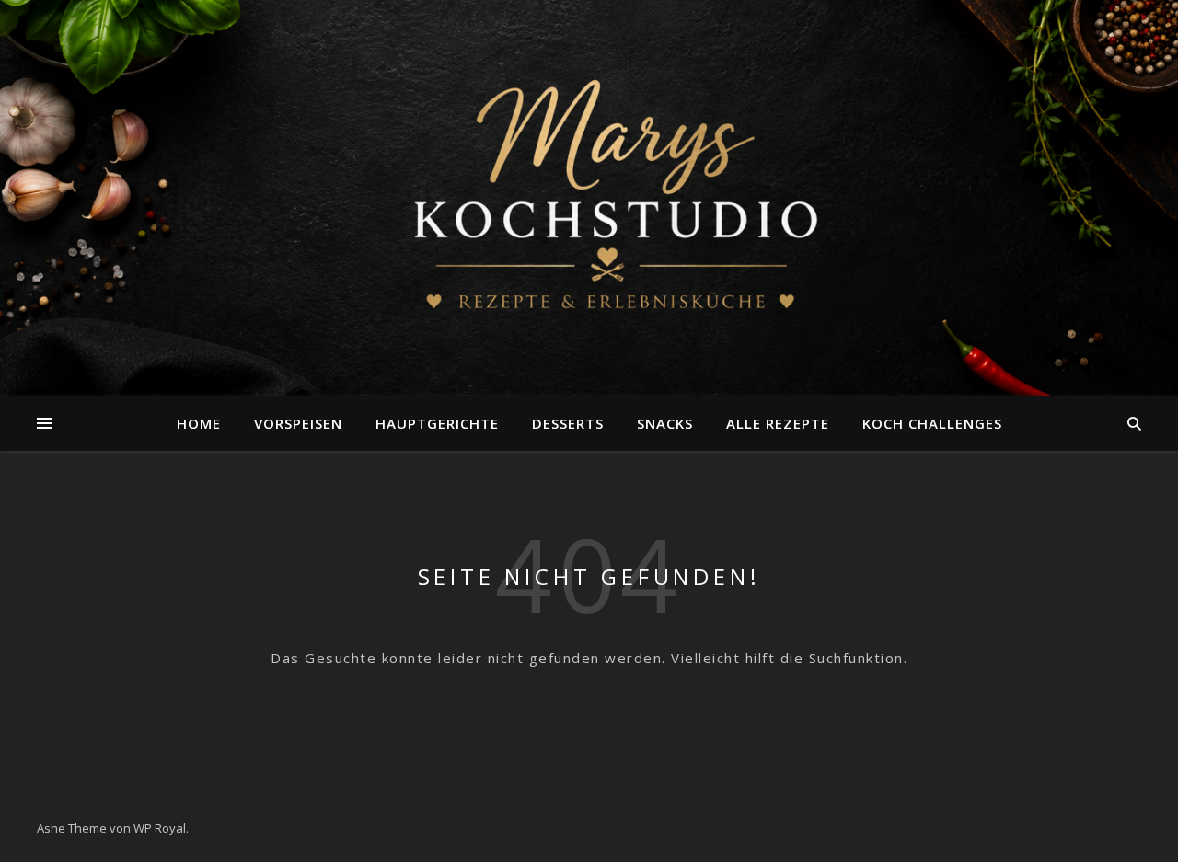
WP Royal (159, 828)
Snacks (665, 423)
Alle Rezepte (777, 423)
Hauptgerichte (437, 423)
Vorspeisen (298, 423)
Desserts (568, 423)
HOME (199, 423)
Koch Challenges (932, 423)
